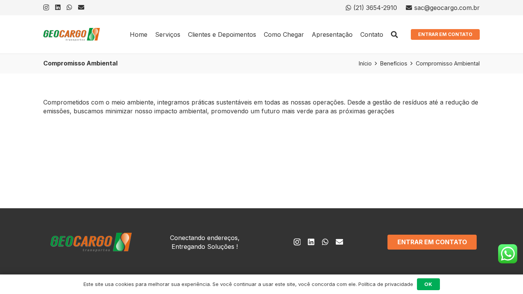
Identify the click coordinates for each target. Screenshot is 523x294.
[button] (394, 34)
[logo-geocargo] (71, 34)
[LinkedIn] (57, 7)
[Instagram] (46, 7)
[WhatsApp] (69, 7)
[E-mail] (81, 7)
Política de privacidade (385, 284)
